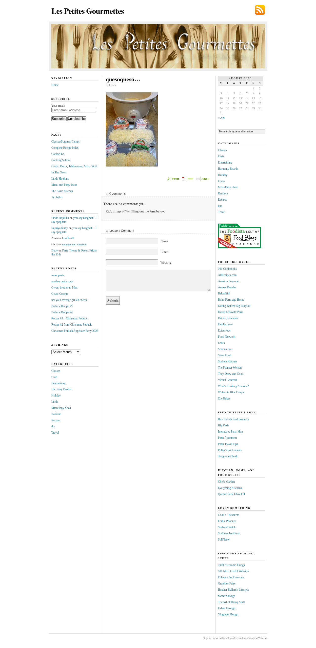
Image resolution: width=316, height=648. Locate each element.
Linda (54, 401)
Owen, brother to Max (64, 287)
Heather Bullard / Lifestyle (233, 589)
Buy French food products (233, 419)
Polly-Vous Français (230, 450)
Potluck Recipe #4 (62, 312)
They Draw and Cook (230, 374)
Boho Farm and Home (231, 299)
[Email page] (203, 180)
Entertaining (58, 383)
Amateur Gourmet (228, 281)
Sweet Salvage (226, 596)
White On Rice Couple (231, 392)
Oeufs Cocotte (59, 293)
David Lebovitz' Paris (230, 312)
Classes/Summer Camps (65, 141)
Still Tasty (224, 539)
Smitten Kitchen (227, 361)
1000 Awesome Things (231, 565)
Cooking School (60, 160)
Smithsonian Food (228, 533)
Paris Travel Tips (228, 444)
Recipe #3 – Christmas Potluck (69, 318)
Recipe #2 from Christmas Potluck (71, 324)
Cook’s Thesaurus (228, 515)
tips (53, 426)
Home (55, 85)
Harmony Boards (61, 389)
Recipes (55, 420)
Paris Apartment (227, 437)
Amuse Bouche (227, 287)
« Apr (221, 117)
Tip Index (57, 197)
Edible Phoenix (227, 521)
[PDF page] (188, 180)
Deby (54, 250)
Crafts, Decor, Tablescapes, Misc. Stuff (74, 166)
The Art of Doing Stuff (231, 602)
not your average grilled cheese (69, 300)
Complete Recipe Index (65, 147)
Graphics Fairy (227, 583)
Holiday (56, 395)
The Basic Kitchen (62, 191)
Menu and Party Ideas (64, 185)
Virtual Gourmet (227, 380)
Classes (55, 371)
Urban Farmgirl (227, 608)
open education (222, 638)
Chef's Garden (226, 481)
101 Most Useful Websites (233, 571)
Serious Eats (225, 349)
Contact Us (57, 154)
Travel (55, 432)
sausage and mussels (74, 244)
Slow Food (224, 355)
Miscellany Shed (61, 408)
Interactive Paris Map (230, 431)
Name (164, 241)
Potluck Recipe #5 (62, 306)
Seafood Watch (227, 527)
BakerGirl (224, 293)
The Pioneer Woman (230, 367)
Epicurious (224, 330)
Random (56, 414)
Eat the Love (225, 324)
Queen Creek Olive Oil (231, 494)
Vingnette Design (228, 614)
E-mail (164, 252)
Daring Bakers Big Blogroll (234, 306)
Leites (221, 343)
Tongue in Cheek (228, 456)
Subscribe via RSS (260, 10)
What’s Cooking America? (233, 386)
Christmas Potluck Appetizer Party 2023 (74, 331)
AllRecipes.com (227, 275)
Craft (54, 377)
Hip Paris (223, 425)
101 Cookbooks (227, 269)
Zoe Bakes (224, 398)
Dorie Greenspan (228, 318)
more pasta (57, 275)
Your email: (58, 105)
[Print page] (173, 180)
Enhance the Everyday (231, 577)
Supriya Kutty (59, 228)
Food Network (226, 336)
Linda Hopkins (60, 178)
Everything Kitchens (230, 488)
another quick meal (62, 281)
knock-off (68, 238)
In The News (59, 172)
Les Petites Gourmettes (87, 11)
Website (165, 262)
